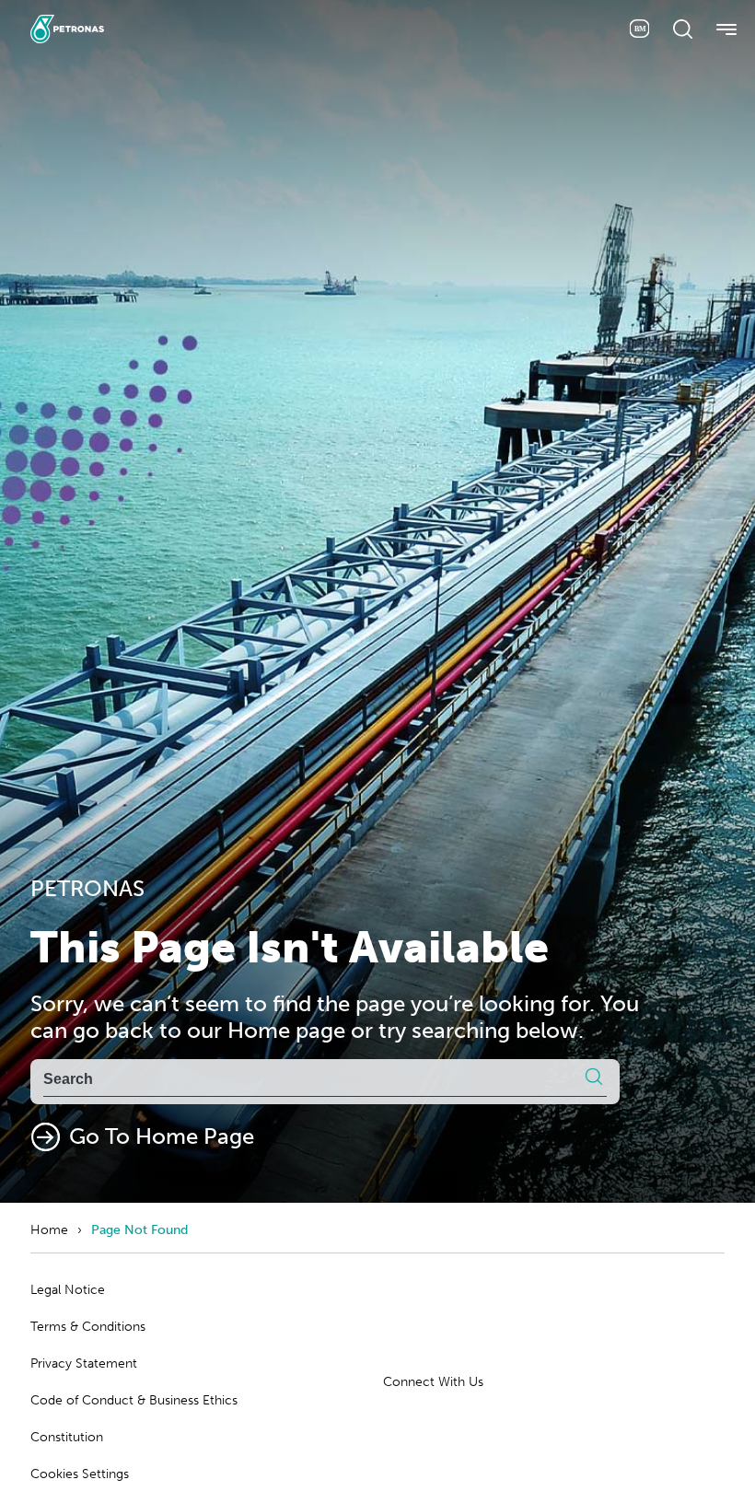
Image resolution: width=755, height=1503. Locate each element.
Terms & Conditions (87, 1326)
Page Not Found (139, 1230)
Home (49, 1230)
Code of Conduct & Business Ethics (134, 1400)
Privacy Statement (83, 1363)
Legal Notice (67, 1290)
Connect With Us (433, 1382)
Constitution (66, 1437)
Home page (286, 1030)
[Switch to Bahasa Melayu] (639, 28)
